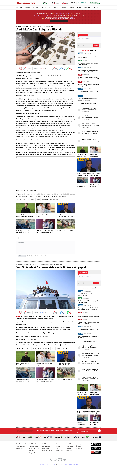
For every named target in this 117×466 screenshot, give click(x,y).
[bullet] (38, 256)
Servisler (27, 7)
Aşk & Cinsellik (33, 26)
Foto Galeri (63, 7)
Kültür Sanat (45, 199)
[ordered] (35, 256)
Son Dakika (19, 7)
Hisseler (67, 437)
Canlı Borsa (45, 444)
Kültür (39, 348)
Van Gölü (65, 348)
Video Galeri (69, 446)
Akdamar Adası (20, 348)
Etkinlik (28, 348)
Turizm (53, 348)
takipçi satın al (33, 453)
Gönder (21, 256)
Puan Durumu (58, 437)
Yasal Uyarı (75, 464)
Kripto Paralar (96, 437)
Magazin (26, 26)
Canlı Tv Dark (32, 444)
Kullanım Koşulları (68, 464)
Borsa (18, 437)
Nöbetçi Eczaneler (34, 448)
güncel (38, 199)
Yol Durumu (85, 437)
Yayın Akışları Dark (34, 446)
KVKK (62, 464)
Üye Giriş (78, 444)
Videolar (71, 7)
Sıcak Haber (69, 453)
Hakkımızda (41, 464)
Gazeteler (87, 7)
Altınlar (58, 444)
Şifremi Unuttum (80, 448)
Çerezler (59, 464)
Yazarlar (79, 7)
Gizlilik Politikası (52, 464)
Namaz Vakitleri (27, 437)
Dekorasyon (26, 199)
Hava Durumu (48, 437)
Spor (50, 7)
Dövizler (58, 446)
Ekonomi (43, 7)
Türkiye (58, 348)
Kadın (56, 7)
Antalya (19, 199)
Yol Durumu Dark (20, 446)
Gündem (35, 7)
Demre (32, 199)
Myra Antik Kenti (54, 199)
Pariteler (76, 437)
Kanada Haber (19, 26)
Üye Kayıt (78, 446)
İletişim (46, 464)
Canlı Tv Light (19, 448)
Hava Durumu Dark (21, 444)
